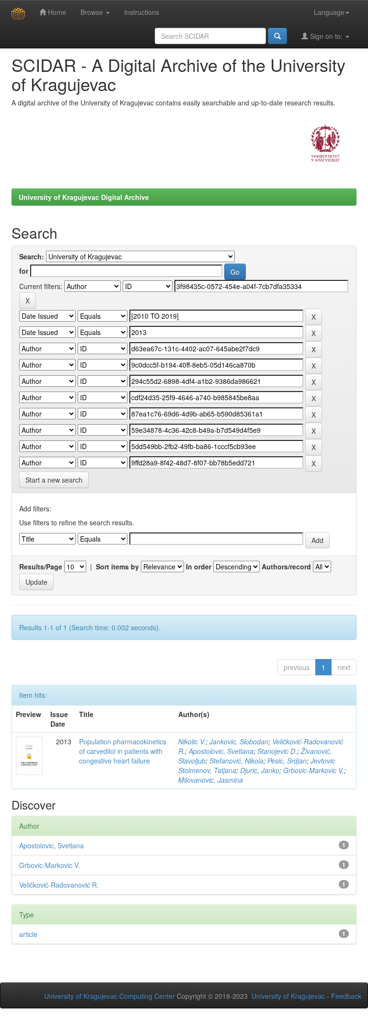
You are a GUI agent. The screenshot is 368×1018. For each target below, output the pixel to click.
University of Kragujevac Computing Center (109, 996)
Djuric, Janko (259, 770)
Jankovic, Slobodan (238, 741)
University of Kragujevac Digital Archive (84, 197)
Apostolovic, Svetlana (221, 751)
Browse (92, 12)
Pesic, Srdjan (287, 760)
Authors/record (286, 566)
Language (329, 12)
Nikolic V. (192, 741)
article (28, 934)
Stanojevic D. (277, 751)
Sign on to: (326, 36)
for (23, 271)
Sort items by (117, 566)
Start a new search (53, 480)
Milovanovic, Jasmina (210, 780)
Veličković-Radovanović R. (59, 885)
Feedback (346, 996)
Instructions (141, 12)
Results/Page (40, 566)
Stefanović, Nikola (236, 760)
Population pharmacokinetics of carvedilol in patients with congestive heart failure (122, 751)
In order (198, 566)
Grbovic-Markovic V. (313, 770)
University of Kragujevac (288, 996)
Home (56, 12)
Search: (31, 256)
